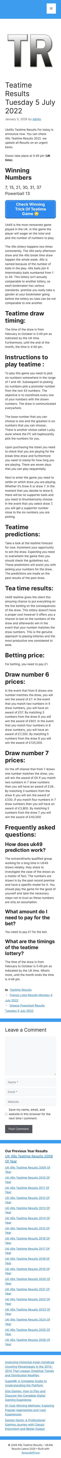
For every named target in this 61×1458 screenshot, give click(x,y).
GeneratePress (31, 1452)
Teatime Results (21, 990)
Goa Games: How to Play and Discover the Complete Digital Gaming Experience (25, 1395)
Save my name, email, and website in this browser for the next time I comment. (29, 1114)
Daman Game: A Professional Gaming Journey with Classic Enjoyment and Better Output (25, 1424)
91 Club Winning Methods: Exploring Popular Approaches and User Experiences (29, 1410)
